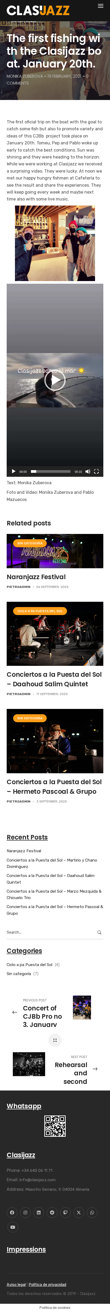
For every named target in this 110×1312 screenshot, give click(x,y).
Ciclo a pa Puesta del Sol (40, 611)
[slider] (50, 471)
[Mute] (88, 471)
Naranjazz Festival (36, 577)
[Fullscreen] (96, 471)
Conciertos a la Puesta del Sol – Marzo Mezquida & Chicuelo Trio (54, 894)
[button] (55, 380)
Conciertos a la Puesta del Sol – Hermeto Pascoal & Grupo (55, 910)
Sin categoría (23, 21)
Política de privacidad (47, 1284)
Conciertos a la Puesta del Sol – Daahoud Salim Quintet (51, 878)
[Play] (13, 471)
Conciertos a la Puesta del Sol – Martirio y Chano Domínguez (52, 863)
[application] (55, 380)
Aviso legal (16, 1284)
